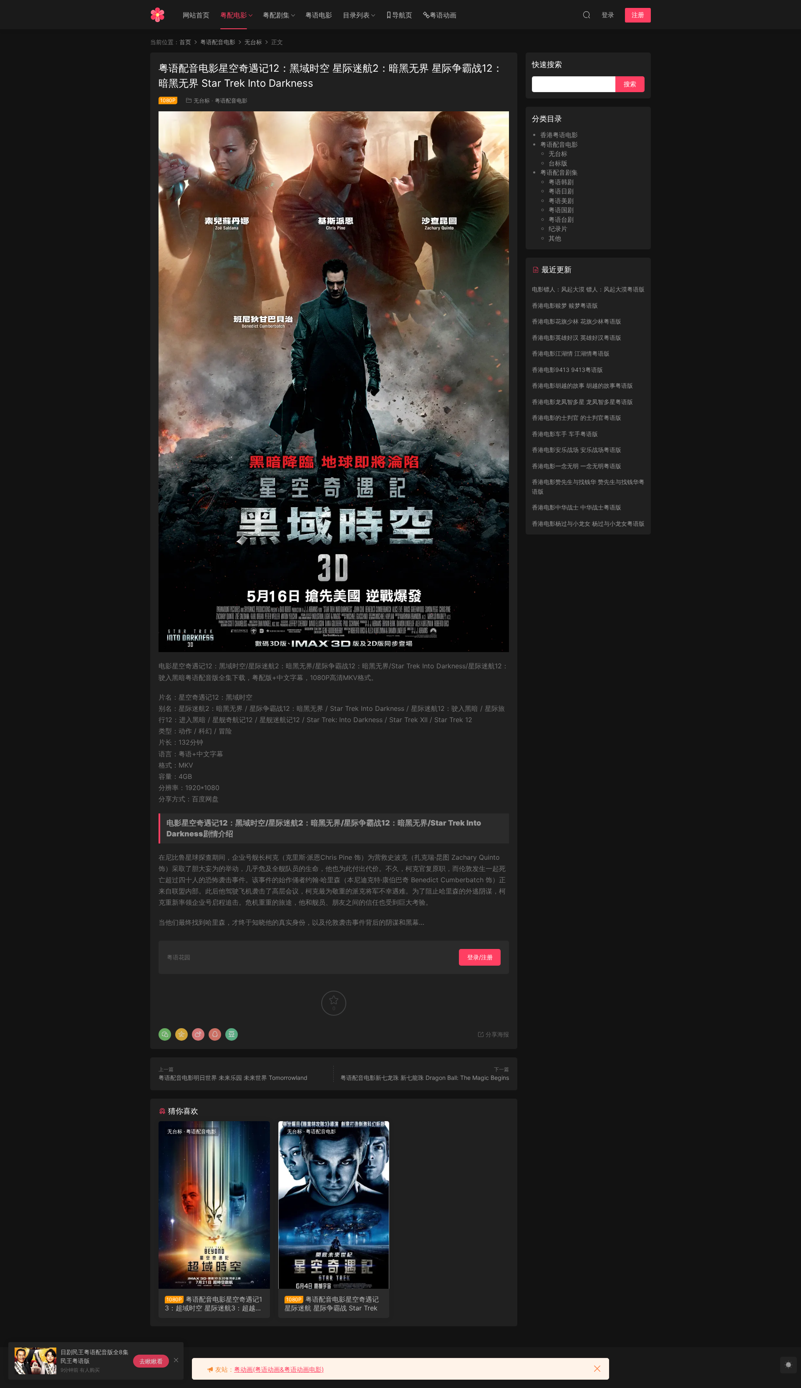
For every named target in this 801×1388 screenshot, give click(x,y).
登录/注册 (480, 957)
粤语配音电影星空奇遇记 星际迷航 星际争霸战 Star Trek (332, 1303)
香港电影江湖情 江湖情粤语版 (571, 353)
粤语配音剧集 (559, 172)
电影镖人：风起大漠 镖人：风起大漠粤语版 (588, 289)
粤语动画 (443, 15)
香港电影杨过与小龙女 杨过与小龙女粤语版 (588, 523)
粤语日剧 (561, 191)
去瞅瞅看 (151, 1361)
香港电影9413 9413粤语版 (567, 369)
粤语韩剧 (561, 182)
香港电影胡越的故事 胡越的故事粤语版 (582, 385)
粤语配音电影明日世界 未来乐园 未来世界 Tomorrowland (233, 1077)
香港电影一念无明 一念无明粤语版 (576, 465)
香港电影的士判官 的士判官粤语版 (576, 417)
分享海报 (496, 1034)
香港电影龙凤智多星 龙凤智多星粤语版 (582, 401)
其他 (555, 238)
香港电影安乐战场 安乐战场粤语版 (576, 449)
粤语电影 (318, 15)
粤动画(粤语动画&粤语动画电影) (279, 1369)
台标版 (558, 163)
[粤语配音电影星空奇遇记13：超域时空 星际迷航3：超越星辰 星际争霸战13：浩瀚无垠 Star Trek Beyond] (214, 1205)
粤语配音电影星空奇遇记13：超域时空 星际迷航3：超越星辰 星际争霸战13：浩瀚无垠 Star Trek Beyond (213, 1303)
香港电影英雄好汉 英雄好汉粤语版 (576, 337)
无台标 (202, 100)
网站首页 (196, 15)
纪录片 (558, 229)
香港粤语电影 (559, 135)
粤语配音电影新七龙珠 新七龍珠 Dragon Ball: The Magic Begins (424, 1077)
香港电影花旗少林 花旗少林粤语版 (576, 321)
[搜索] (586, 14)
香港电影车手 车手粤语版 (565, 433)
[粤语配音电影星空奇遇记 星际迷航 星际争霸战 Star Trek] (334, 1205)
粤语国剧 (561, 210)
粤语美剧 (561, 201)
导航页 (402, 15)
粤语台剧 (561, 219)
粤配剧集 (276, 15)
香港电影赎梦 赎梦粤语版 (565, 305)
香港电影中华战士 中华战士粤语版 (576, 507)
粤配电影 (233, 15)
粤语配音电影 (231, 100)
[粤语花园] (157, 14)
